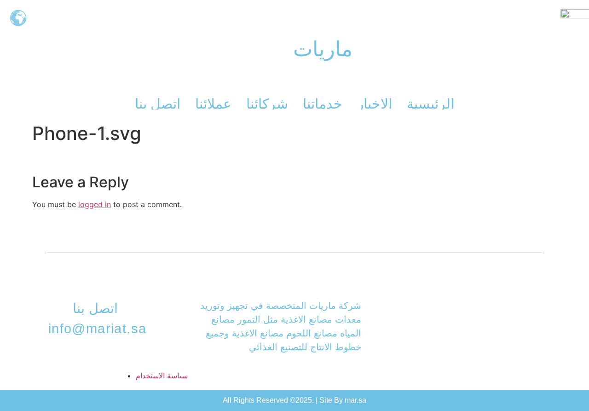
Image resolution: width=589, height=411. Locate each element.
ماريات (322, 49)
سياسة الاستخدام (162, 375)
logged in (94, 204)
